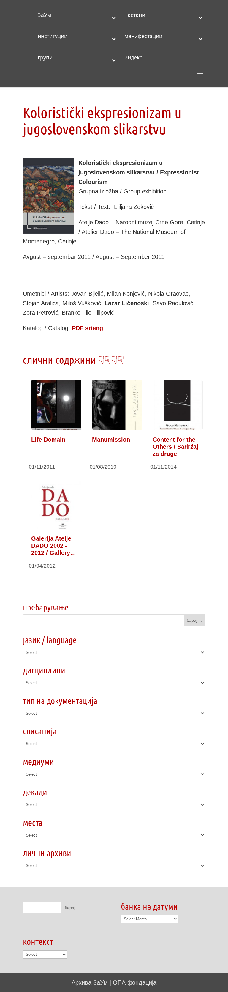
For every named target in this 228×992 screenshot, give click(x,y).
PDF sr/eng (87, 328)
